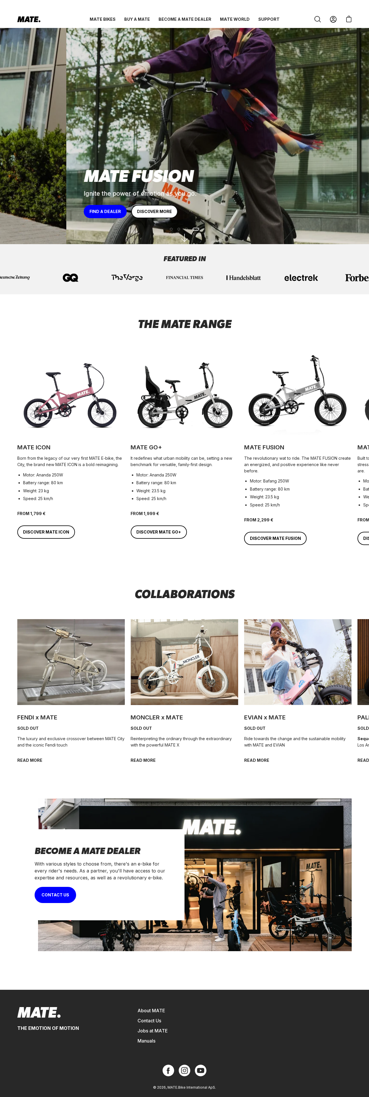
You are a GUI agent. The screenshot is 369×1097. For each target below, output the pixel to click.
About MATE (151, 1010)
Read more (256, 760)
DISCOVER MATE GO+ (158, 531)
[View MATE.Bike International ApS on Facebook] (168, 1070)
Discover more (88, 211)
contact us (55, 894)
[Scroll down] (184, 237)
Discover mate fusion (275, 538)
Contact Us (149, 1021)
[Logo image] (184, 277)
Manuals (146, 1041)
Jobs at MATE (153, 1031)
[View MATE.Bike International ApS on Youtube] (200, 1070)
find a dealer (38, 211)
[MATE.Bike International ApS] (28, 19)
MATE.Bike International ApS (191, 1087)
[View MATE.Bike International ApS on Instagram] (184, 1070)
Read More (29, 760)
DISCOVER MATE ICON (46, 531)
